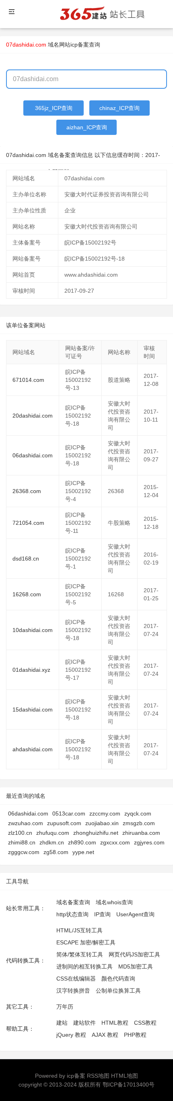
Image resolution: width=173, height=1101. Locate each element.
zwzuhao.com (25, 823)
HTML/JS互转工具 (79, 930)
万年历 (64, 1006)
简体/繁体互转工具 (79, 954)
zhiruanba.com (141, 833)
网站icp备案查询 (79, 44)
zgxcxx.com (115, 842)
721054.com (28, 523)
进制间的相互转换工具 (84, 966)
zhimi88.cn (21, 842)
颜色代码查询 (118, 978)
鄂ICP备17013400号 (128, 1084)
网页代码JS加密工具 (134, 954)
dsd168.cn (25, 558)
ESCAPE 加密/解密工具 (85, 942)
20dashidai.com (32, 415)
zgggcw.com (23, 852)
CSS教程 (145, 1022)
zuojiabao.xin (102, 823)
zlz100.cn (20, 833)
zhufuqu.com (52, 833)
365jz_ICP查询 (53, 108)
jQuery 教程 (71, 1035)
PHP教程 (135, 1035)
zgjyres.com (149, 842)
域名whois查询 (114, 902)
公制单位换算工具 (118, 990)
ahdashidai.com (32, 749)
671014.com (28, 380)
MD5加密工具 (135, 966)
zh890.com (82, 842)
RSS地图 (98, 1075)
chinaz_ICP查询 (119, 108)
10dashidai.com (32, 630)
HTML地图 (124, 1075)
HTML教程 (114, 1022)
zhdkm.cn (51, 842)
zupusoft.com (64, 823)
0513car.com (68, 813)
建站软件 (84, 1022)
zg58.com (55, 852)
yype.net (83, 852)
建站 (62, 1022)
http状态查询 (72, 914)
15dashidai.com (32, 709)
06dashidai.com (32, 455)
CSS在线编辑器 (76, 978)
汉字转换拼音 (73, 990)
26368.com (26, 491)
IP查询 (102, 914)
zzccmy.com (104, 813)
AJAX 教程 (105, 1035)
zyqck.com (137, 813)
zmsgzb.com (139, 823)
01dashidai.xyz (31, 670)
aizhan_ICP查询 (86, 127)
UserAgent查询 (135, 914)
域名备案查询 (73, 902)
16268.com (26, 594)
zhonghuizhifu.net (95, 833)
